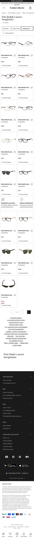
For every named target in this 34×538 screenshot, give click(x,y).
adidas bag (24, 343)
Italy (19, 528)
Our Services (8, 377)
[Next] (21, 312)
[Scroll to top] (29, 312)
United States (20, 527)
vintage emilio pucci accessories (16, 334)
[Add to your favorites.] (15, 55)
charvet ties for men (16, 322)
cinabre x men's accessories (16, 332)
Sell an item (7, 413)
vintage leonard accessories (16, 338)
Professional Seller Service (12, 416)
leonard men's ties (16, 325)
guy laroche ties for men (16, 320)
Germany (27, 527)
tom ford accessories (16, 329)
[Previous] (12, 312)
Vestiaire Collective (11, 434)
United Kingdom (12, 527)
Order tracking (8, 392)
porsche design (16, 318)
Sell (4, 404)
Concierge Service (9, 383)
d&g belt (10, 336)
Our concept (7, 380)
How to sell (6, 407)
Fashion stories (8, 449)
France (5, 527)
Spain (15, 528)
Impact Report (8, 443)
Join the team (7, 446)
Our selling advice (9, 410)
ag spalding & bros (16, 341)
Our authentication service (12, 395)
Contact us (6, 428)
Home (4, 13)
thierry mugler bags (11, 343)
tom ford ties (20, 336)
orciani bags (17, 345)
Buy (4, 389)
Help (4, 422)
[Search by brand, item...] (4, 8)
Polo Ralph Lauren (14, 13)
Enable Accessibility (17, 1)
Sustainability (7, 441)
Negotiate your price (8, 203)
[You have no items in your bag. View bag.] (30, 8)
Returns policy (8, 398)
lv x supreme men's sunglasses (16, 327)
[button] (30, 8)
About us (6, 438)
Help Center (7, 425)
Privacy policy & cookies (16, 478)
